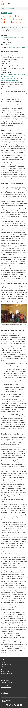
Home (2, 8)
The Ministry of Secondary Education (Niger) (15, 91)
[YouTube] (18, 705)
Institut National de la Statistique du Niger (12, 37)
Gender (10, 12)
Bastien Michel (12, 29)
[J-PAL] (5, 3)
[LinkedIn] (7, 705)
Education (4, 12)
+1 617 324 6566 (5, 671)
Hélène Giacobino (13, 27)
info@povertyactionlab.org (7, 673)
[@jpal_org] (10, 705)
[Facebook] (21, 705)
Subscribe (6, 685)
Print (25, 27)
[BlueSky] (15, 705)
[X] (12, 705)
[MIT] (14, 701)
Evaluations (11, 8)
